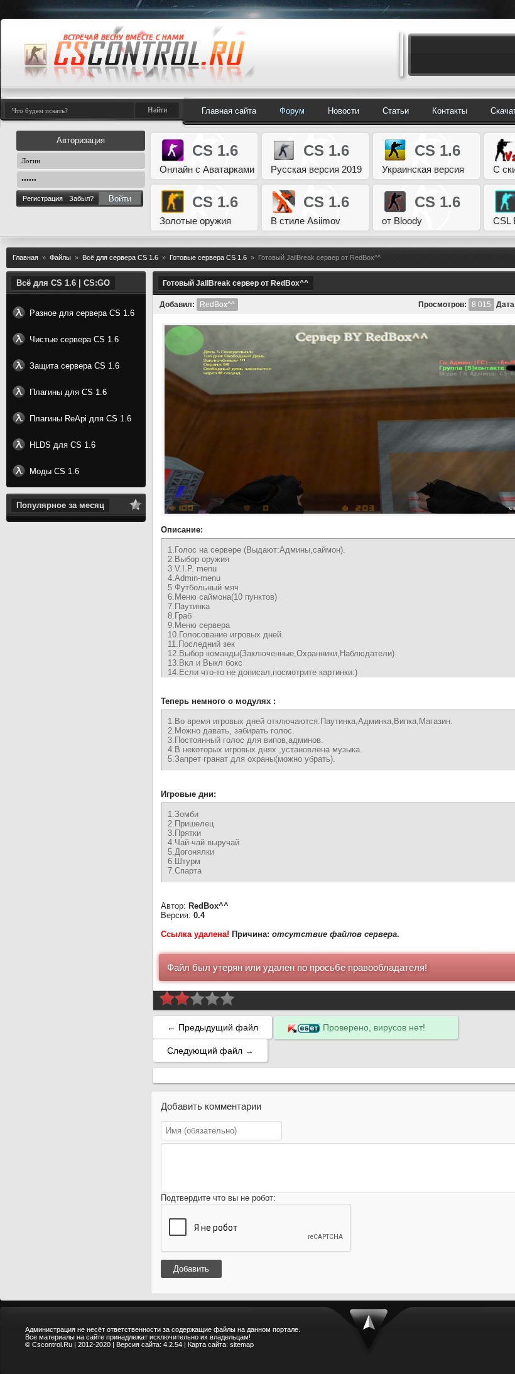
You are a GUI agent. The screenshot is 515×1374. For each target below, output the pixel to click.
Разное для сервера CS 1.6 (82, 313)
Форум (292, 111)
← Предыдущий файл (212, 1027)
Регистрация (43, 198)
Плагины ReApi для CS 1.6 (80, 418)
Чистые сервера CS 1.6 (74, 339)
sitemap (242, 1344)
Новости (343, 111)
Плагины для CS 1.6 (68, 392)
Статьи (395, 111)
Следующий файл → (210, 1051)
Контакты (449, 111)
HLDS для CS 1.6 (62, 445)
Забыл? (81, 198)
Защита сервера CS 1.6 (74, 366)
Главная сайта (229, 111)
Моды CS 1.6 (54, 471)
